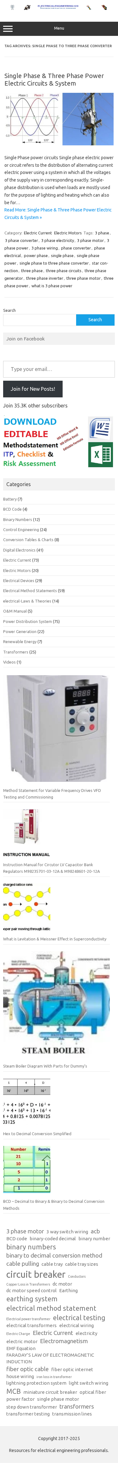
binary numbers (31, 1247)
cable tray (52, 1264)
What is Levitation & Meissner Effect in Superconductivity (54, 939)
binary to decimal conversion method (54, 1255)
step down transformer (31, 1407)
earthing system (32, 1299)
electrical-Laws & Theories (27, 601)
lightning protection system (36, 1383)
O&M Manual (15, 611)
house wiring (20, 1376)
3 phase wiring (44, 248)
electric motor (21, 1341)
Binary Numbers (17, 519)
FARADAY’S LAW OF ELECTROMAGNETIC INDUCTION (50, 1358)
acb (95, 1231)
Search (9, 310)
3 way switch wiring (67, 1231)
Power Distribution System (27, 621)
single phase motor (58, 1399)
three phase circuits (63, 270)
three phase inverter (44, 278)
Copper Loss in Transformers (28, 1284)
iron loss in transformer (54, 1377)
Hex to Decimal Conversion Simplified (37, 1133)
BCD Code (12, 509)
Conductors (77, 1276)
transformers (76, 1406)
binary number (94, 1238)
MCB (13, 1391)
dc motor (62, 1284)
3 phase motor (90, 240)
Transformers (15, 652)
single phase (62, 255)
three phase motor (83, 278)
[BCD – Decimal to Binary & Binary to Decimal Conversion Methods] (26, 1172)
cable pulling (22, 1263)
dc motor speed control (31, 1290)
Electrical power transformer (28, 1319)
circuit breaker (35, 1274)
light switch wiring (88, 1383)
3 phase (102, 233)
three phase (32, 270)
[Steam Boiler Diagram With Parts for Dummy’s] (56, 1007)
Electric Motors (68, 233)
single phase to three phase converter (54, 263)
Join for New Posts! (33, 389)
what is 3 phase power (51, 285)
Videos (9, 662)
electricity (86, 1333)
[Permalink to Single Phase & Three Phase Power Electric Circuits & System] (59, 143)
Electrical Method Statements (30, 590)
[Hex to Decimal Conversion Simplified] (26, 1104)
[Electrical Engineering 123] (59, 8)
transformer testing (28, 1413)
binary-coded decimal (53, 1238)
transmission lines (72, 1413)
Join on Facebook (25, 338)
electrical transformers (31, 1325)
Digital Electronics (19, 550)
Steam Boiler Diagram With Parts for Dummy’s (45, 1066)
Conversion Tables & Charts (28, 539)
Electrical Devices (18, 580)
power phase (36, 255)
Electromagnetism (64, 1341)
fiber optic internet (72, 1369)
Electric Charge (18, 1334)
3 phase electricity (57, 240)
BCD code (16, 1238)
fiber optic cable (27, 1369)
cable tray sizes (81, 1264)
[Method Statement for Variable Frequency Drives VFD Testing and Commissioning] (56, 731)
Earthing (68, 1290)
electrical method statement (51, 1308)
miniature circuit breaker (50, 1392)
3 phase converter (21, 240)
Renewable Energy (20, 641)
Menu (59, 28)
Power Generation (20, 631)
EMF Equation (21, 1348)
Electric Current (38, 233)
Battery (10, 499)
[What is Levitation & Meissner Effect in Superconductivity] (26, 909)
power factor (20, 1399)
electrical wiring (76, 1325)
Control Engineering (21, 529)
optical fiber (93, 1392)
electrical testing (79, 1317)
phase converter (76, 248)
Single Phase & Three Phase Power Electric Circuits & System (54, 79)
